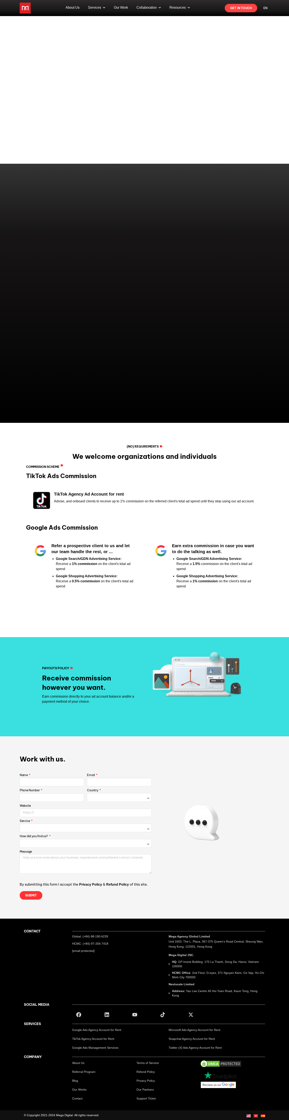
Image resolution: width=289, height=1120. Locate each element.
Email (91, 776)
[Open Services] (104, 7)
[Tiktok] (162, 1014)
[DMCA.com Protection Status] (221, 1063)
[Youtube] (134, 1014)
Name (24, 776)
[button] (96, 1030)
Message (26, 852)
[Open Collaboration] (159, 7)
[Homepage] (25, 8)
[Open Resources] (188, 7)
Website (25, 807)
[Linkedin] (106, 1014)
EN (265, 8)
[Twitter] (190, 1014)
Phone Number (30, 791)
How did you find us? (34, 837)
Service (25, 822)
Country (93, 791)
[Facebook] (78, 1014)
